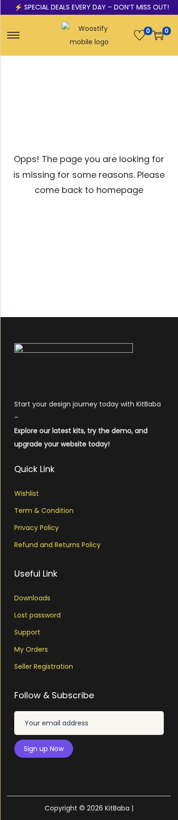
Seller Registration (43, 666)
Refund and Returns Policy (57, 545)
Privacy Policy (36, 527)
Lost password (37, 615)
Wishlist (26, 493)
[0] (139, 35)
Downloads (32, 598)
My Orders (31, 649)
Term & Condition (44, 510)
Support (27, 632)
